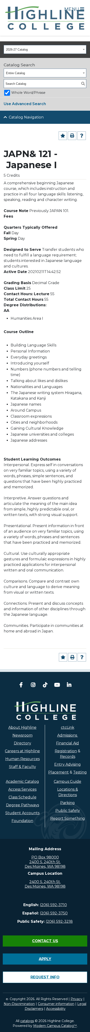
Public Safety (67, 810)
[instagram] (33, 685)
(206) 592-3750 (54, 913)
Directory (22, 743)
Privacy (76, 999)
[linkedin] (69, 685)
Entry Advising (67, 764)
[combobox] (45, 49)
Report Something (67, 818)
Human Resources (22, 759)
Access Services (22, 789)
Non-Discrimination (19, 1004)
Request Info (45, 977)
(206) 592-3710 (53, 905)
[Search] (83, 83)
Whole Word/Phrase (28, 93)
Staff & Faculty (22, 767)
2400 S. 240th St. (45, 862)
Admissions (67, 735)
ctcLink (67, 727)
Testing (80, 772)
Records (67, 756)
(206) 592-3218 (59, 921)
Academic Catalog (22, 781)
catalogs (27, 1021)
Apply (45, 959)
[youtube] (57, 685)
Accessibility (56, 1009)
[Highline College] (45, 17)
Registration (66, 751)
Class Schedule (22, 797)
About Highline (22, 727)
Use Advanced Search (25, 104)
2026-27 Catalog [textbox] (17, 49)
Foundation (22, 821)
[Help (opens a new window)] (81, 135)
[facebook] (21, 685)
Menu (72, 9)
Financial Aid (67, 743)
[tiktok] (45, 685)
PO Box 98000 (45, 857)
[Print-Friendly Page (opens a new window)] (72, 135)
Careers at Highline (22, 751)
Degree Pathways (22, 805)
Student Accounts (22, 813)
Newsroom (22, 735)
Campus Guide (67, 781)
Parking (67, 803)
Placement (58, 772)
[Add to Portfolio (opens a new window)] (63, 135)
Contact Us (45, 941)
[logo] (45, 710)
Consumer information (56, 1004)
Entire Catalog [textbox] (15, 73)
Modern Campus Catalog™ (55, 1026)
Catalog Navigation (26, 117)
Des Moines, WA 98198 (45, 866)
